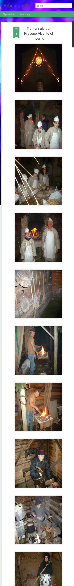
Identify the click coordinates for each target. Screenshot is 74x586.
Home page (25, 14)
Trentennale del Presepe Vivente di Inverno (38, 33)
